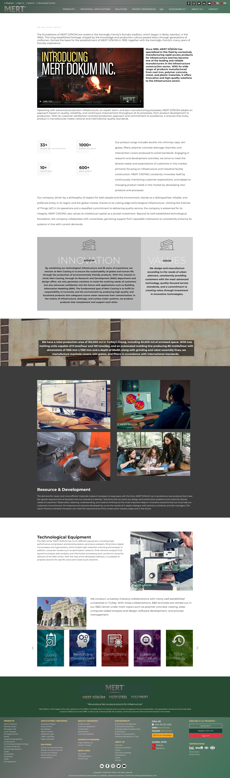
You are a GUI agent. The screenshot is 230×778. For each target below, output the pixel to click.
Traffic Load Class (47, 736)
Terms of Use (194, 752)
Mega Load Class (47, 739)
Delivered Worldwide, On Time (127, 736)
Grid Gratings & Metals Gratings (16, 744)
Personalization (47, 758)
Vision (167, 260)
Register (10, 3)
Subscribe (205, 726)
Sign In (20, 3)
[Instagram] (113, 766)
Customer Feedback (86, 734)
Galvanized (8, 756)
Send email (163, 727)
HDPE (6, 759)
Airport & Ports (46, 726)
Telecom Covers (47, 732)
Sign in (205, 736)
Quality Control (84, 724)
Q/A (161, 9)
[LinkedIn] (102, 766)
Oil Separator (9, 754)
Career (117, 758)
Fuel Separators (10, 762)
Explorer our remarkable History (179, 654)
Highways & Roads (48, 724)
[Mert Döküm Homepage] (15, 9)
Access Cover (83, 759)
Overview (118, 745)
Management (120, 755)
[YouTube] (124, 766)
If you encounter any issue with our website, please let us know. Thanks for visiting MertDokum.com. (113, 775)
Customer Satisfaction (86, 726)
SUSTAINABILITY (177, 9)
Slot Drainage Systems (12, 749)
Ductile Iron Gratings (49, 753)
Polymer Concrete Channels (52, 750)
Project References (85, 743)
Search (31, 3)
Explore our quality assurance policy (50, 654)
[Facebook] (107, 766)
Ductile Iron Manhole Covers (52, 748)
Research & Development (125, 734)
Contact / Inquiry (84, 745)
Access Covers (9, 742)
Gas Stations (46, 729)
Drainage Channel (11, 734)
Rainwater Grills (10, 729)
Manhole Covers (10, 726)
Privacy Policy (194, 754)
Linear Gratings (10, 732)
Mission (89, 260)
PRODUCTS (69, 9)
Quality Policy (83, 729)
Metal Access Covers (49, 755)
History (118, 750)
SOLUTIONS (121, 9)
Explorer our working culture (147, 654)
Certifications (83, 732)
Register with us (205, 731)
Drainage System (84, 756)
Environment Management (125, 724)
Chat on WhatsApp (163, 735)
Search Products (10, 724)
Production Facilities (123, 748)
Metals (6, 736)
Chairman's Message (123, 753)
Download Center (46, 3)
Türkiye (159, 745)
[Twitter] (118, 766)
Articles (118, 760)
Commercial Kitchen (12, 746)
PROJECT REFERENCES (144, 9)
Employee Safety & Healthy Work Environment (127, 730)
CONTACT (213, 9)
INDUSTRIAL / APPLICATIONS (95, 9)
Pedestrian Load (47, 734)
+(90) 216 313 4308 (162, 724)
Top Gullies (82, 754)
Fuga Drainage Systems (13, 739)
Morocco (159, 748)
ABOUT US (197, 9)
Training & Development (124, 726)
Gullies (6, 752)
